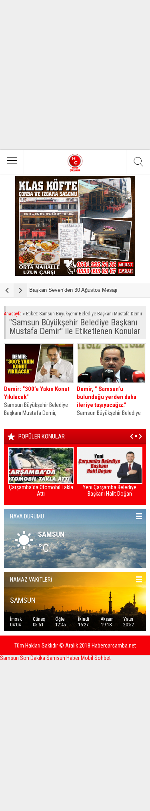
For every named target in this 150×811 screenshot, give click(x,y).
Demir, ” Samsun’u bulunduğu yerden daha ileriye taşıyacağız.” (106, 396)
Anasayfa (13, 314)
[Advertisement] (75, 75)
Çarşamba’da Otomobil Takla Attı (41, 490)
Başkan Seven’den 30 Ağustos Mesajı (73, 290)
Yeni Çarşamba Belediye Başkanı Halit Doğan (109, 490)
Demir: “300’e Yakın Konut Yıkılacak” (37, 393)
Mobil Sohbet (96, 658)
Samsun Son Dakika (23, 658)
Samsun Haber (63, 658)
